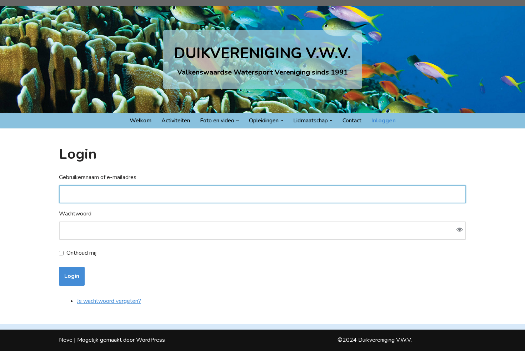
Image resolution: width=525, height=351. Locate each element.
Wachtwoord (75, 214)
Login (71, 276)
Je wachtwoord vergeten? (109, 301)
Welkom (140, 120)
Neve (65, 340)
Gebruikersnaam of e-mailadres (97, 177)
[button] (237, 120)
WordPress (150, 340)
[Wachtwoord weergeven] (459, 230)
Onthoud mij (81, 253)
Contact (351, 120)
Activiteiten (175, 120)
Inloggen (383, 120)
